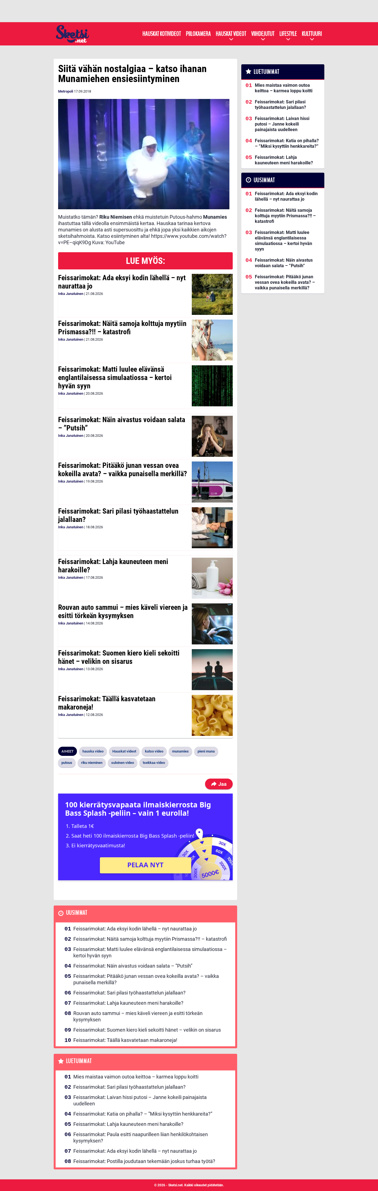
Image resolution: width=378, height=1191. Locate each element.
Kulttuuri (312, 34)
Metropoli (65, 91)
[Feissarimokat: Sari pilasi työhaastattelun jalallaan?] (212, 527)
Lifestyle (288, 34)
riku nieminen (91, 763)
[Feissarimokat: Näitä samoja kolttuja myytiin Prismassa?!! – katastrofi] (212, 340)
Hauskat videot (231, 34)
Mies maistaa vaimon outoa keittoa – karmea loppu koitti (135, 1077)
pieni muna (206, 751)
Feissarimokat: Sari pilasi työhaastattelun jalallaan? (118, 515)
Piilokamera (198, 34)
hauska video (92, 751)
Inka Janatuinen (70, 294)
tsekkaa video (154, 763)
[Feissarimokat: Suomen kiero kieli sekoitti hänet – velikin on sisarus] (212, 669)
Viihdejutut (263, 34)
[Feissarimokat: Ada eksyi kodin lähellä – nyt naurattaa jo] (212, 294)
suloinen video (122, 763)
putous (66, 763)
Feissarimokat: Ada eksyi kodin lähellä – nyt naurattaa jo (122, 282)
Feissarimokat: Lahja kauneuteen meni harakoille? (113, 565)
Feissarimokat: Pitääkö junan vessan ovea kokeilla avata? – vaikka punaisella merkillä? (122, 469)
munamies (180, 751)
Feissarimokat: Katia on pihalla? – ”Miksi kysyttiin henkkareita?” (142, 1114)
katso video (154, 751)
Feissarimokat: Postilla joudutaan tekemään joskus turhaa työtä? (144, 1161)
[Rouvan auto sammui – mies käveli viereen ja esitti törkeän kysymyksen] (212, 623)
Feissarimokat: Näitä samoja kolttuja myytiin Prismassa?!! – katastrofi (122, 327)
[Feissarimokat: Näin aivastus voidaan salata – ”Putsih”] (212, 436)
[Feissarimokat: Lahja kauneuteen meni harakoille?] (212, 578)
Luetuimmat (79, 1061)
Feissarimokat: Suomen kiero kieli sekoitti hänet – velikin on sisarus (119, 657)
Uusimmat (76, 913)
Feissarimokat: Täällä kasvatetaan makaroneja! (107, 703)
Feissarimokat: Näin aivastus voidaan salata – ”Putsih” (121, 423)
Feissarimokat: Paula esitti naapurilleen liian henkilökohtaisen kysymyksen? (140, 1137)
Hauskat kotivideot (162, 34)
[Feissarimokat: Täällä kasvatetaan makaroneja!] (212, 715)
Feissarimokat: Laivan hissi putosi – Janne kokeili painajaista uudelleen (140, 1100)
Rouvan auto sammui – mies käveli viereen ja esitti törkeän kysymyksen (123, 611)
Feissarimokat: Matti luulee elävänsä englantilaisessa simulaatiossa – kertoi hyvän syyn (115, 377)
